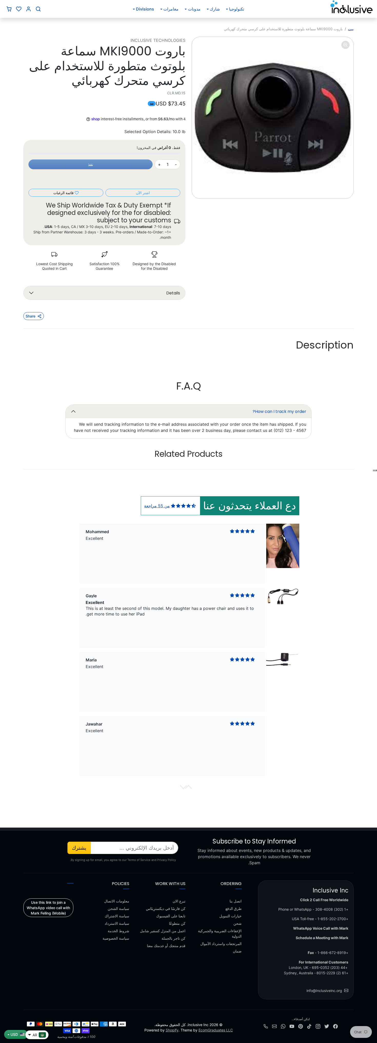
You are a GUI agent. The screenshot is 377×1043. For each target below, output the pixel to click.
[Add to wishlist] (375, 470)
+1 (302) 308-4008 (331, 909)
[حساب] (28, 9)
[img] (183, 506)
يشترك (79, 848)
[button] (38, 9)
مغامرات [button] (170, 9)
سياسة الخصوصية (116, 938)
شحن (237, 923)
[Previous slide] (334, 469)
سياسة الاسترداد (117, 923)
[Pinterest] (300, 1025)
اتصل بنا (236, 901)
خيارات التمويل (230, 916)
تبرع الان (179, 901)
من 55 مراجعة (157, 505)
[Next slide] (42, 469)
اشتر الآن (143, 193)
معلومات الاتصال (116, 901)
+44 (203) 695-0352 (330, 967)
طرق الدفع (233, 908)
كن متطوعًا (177, 923)
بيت (351, 29)
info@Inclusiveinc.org (324, 990)
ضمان (237, 951)
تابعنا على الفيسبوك (170, 916)
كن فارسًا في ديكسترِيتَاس (165, 908)
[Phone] (265, 1025)
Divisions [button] (145, 9)
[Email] (274, 1025)
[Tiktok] (309, 1025)
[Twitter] (326, 1025)
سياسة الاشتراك (117, 916)
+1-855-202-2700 (333, 919)
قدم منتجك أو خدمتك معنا (166, 945)
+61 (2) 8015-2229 (332, 973)
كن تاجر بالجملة (173, 938)
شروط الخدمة (118, 931)
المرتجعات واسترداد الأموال (221, 943)
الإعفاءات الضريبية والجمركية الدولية (220, 933)
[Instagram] (318, 1025)
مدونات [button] (194, 9)
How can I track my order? (279, 411)
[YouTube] (291, 1025)
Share (30, 316)
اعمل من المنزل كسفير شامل (162, 931)
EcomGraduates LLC (216, 1030)
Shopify (172, 1030)
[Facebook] (335, 1025)
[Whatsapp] (283, 1025)
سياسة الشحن (118, 908)
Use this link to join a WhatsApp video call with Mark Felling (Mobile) (48, 907)
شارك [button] (215, 9)
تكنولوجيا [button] (236, 9)
